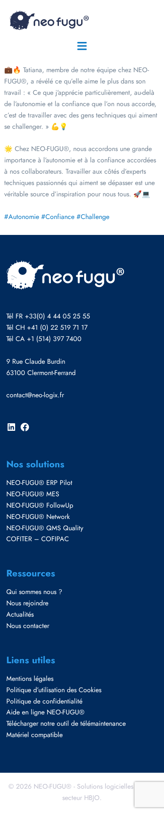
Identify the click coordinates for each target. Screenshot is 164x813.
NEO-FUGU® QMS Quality (44, 528)
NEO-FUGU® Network (38, 516)
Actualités (20, 614)
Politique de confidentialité (44, 701)
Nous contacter (27, 626)
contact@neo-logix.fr (35, 395)
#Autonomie (21, 216)
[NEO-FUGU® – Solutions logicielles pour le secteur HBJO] (48, 19)
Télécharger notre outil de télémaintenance (66, 723)
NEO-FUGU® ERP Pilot (39, 482)
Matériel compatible (34, 735)
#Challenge (93, 216)
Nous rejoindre (27, 603)
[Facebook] (25, 430)
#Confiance (57, 216)
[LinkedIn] (11, 430)
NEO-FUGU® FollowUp (39, 505)
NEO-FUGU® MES (32, 494)
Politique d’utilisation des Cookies (53, 690)
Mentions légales (29, 678)
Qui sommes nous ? (34, 592)
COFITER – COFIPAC (37, 539)
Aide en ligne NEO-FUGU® (45, 712)
